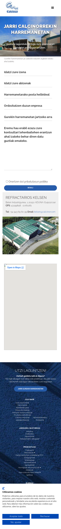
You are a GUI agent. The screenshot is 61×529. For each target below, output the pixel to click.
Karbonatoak (29, 462)
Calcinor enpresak (22, 417)
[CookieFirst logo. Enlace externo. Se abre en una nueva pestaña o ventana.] (3, 488)
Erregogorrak (29, 458)
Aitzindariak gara (22, 408)
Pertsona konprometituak (22, 413)
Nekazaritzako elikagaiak (29, 439)
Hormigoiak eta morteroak (29, 467)
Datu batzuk (22, 405)
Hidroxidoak (29, 453)
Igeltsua (29, 475)
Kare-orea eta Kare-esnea (29, 472)
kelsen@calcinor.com (44, 212)
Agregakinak (30, 465)
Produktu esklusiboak (22, 415)
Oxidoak (29, 450)
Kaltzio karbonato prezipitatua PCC (29, 455)
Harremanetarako (40, 417)
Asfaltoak (29, 470)
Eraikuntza (29, 434)
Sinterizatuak (30, 460)
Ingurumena (29, 436)
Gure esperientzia (22, 403)
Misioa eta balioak (22, 410)
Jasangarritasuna (22, 420)
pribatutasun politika (36, 181)
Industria (29, 431)
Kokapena (40, 420)
